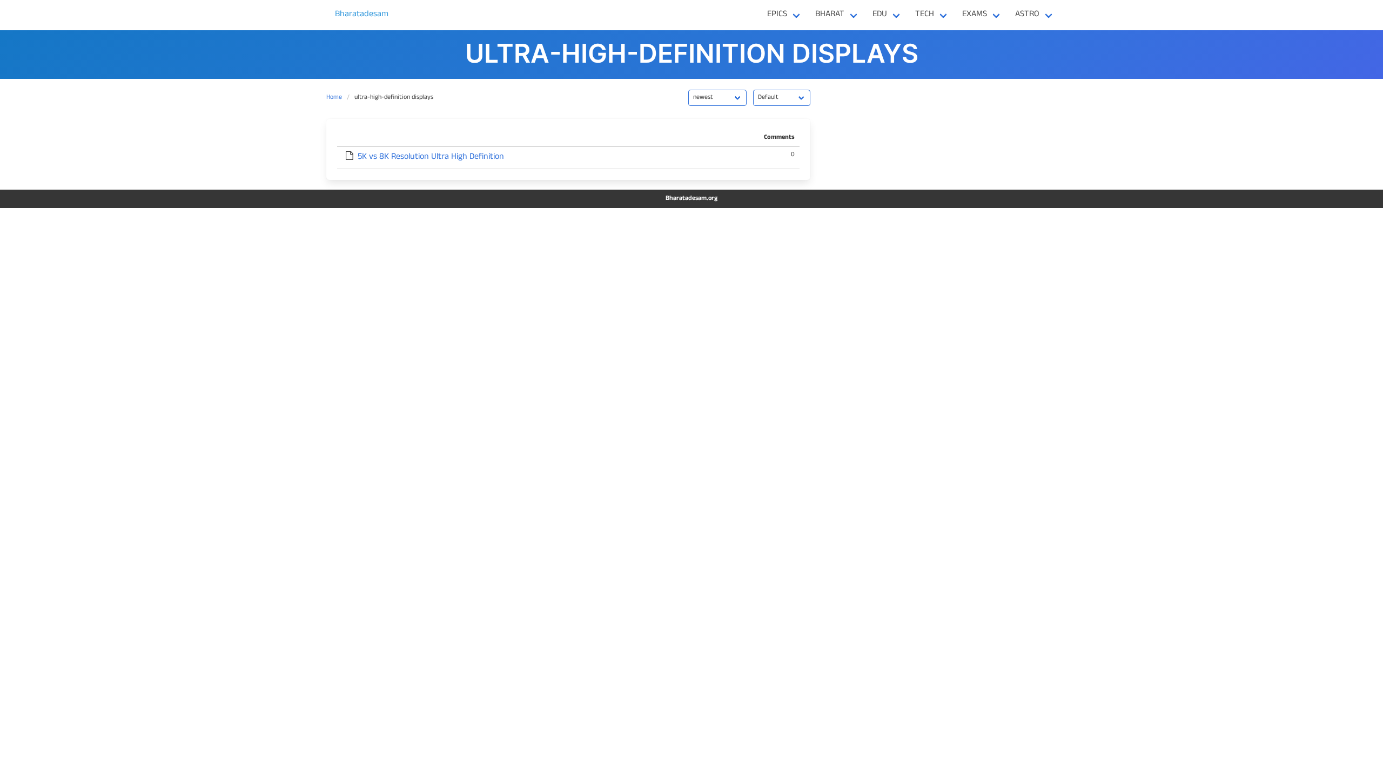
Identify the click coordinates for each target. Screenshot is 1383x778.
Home (334, 98)
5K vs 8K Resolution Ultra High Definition (431, 157)
